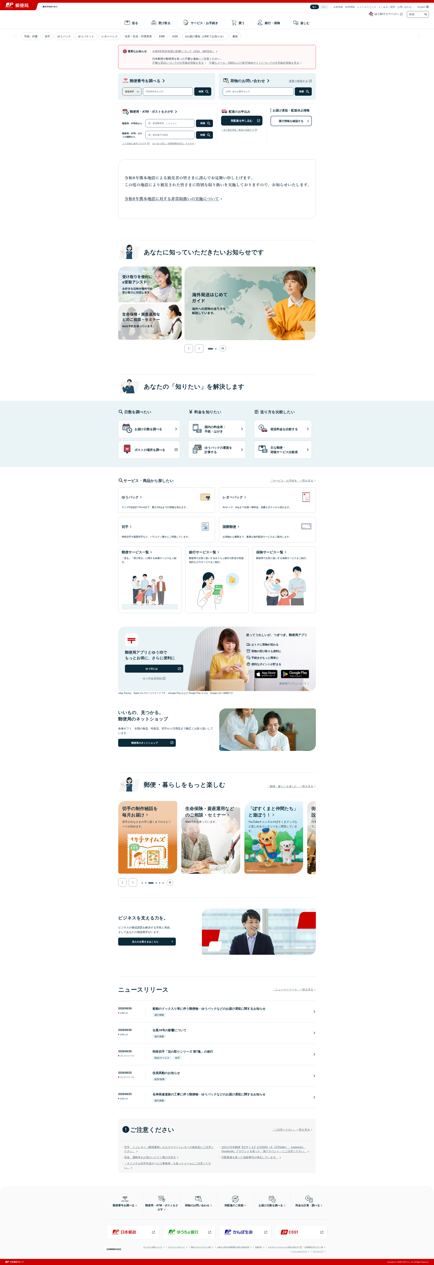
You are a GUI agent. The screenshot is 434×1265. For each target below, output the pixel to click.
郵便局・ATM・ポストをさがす (152, 111)
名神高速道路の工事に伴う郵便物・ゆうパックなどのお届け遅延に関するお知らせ (209, 1094)
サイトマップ (318, 1251)
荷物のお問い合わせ (247, 80)
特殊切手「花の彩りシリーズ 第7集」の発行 (183, 1051)
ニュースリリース (366, 6)
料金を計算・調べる (307, 1205)
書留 (235, 36)
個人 (314, 7)
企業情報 (338, 6)
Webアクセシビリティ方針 (201, 1247)
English (421, 6)
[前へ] (15, 36)
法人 (324, 7)
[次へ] (418, 36)
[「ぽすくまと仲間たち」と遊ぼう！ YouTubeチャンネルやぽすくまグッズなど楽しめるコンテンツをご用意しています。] (210, 803)
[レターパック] (267, 500)
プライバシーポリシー (176, 1247)
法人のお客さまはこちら (145, 941)
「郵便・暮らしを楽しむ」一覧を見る (290, 786)
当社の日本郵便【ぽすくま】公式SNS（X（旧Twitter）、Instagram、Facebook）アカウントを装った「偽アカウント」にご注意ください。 (264, 1149)
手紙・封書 (31, 36)
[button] (188, 348)
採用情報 (350, 6)
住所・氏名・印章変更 (138, 36)
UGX (175, 36)
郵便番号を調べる (145, 80)
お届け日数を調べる (271, 1205)
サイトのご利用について (152, 1247)
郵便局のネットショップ (144, 742)
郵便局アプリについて (293, 683)
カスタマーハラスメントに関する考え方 (283, 1247)
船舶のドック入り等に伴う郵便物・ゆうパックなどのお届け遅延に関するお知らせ (209, 1008)
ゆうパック (64, 36)
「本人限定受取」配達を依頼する (237, 129)
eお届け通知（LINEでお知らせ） (205, 36)
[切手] (166, 529)
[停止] (223, 348)
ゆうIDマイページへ (386, 14)
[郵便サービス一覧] (149, 580)
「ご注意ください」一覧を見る (291, 1129)
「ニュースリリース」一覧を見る (293, 989)
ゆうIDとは (152, 668)
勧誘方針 (258, 1247)
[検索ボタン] (426, 14)
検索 (201, 91)
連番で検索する (298, 81)
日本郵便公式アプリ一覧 (313, 1247)
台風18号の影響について (169, 1030)
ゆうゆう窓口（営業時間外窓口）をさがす (173, 143)
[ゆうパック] (166, 500)
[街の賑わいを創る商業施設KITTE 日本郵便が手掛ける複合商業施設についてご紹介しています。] (273, 803)
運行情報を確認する (291, 121)
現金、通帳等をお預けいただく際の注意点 (150, 1157)
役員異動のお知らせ (166, 1073)
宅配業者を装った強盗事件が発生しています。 (249, 1157)
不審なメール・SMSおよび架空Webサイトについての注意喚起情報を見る (254, 63)
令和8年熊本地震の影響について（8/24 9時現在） (183, 51)
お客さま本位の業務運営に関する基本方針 (233, 1247)
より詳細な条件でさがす (134, 143)
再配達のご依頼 (233, 1205)
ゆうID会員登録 (152, 678)
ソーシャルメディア (299, 1251)
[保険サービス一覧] (284, 580)
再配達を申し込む (242, 120)
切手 (47, 36)
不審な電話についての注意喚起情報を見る (178, 63)
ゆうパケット (86, 36)
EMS (162, 36)
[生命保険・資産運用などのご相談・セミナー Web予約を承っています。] (147, 803)
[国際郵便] (267, 529)
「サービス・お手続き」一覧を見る (291, 480)
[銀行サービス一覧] (217, 580)
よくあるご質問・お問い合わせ (395, 6)
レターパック (109, 36)
